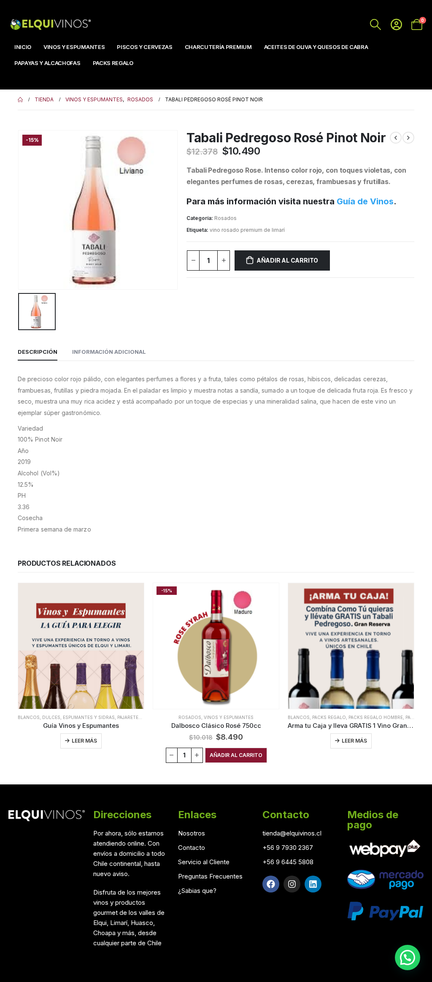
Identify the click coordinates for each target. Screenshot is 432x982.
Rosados (225, 218)
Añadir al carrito (287, 260)
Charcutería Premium (218, 46)
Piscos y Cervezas (144, 46)
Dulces (51, 717)
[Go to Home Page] (20, 100)
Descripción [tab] (37, 351)
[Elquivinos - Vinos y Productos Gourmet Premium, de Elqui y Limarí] (49, 24)
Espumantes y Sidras (89, 717)
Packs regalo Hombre (375, 717)
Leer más (84, 741)
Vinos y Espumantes (74, 46)
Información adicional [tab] (109, 351)
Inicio (22, 46)
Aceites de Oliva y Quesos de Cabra (316, 46)
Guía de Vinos (365, 201)
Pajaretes (129, 717)
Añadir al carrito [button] (236, 755)
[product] (81, 646)
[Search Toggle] (375, 24)
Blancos (29, 717)
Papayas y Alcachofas (47, 63)
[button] (407, 957)
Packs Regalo (113, 63)
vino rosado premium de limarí (247, 230)
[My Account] (396, 24)
